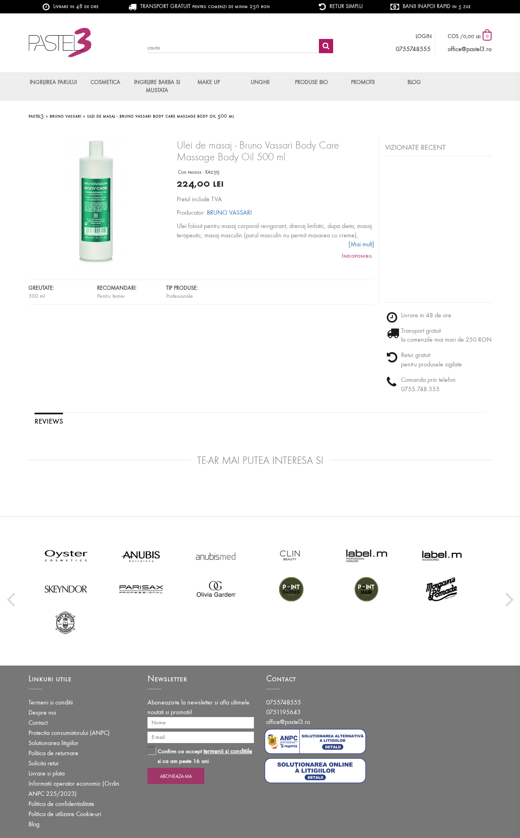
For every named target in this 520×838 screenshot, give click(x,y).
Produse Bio (311, 82)
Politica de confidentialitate (61, 804)
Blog (414, 82)
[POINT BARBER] (291, 589)
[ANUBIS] (141, 555)
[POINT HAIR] (366, 589)
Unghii (260, 82)
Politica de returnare (53, 753)
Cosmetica (105, 82)
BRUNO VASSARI (229, 212)
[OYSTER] (66, 555)
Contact (38, 722)
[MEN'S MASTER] (66, 622)
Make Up (208, 82)
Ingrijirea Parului (53, 82)
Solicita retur (43, 763)
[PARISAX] (141, 589)
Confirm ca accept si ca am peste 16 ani (205, 756)
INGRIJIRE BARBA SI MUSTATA (157, 86)
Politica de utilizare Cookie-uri (64, 814)
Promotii (363, 82)
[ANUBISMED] (216, 555)
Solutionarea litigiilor (53, 743)
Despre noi (42, 712)
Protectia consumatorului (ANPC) (69, 733)
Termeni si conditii (50, 702)
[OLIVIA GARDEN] (216, 589)
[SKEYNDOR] (66, 589)
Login (424, 36)
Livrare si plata (46, 773)
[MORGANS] (441, 589)
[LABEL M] (366, 555)
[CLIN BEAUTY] (291, 555)
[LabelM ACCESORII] (441, 555)
